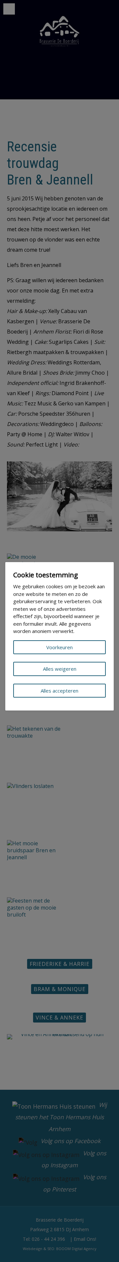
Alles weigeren (59, 668)
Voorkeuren (59, 647)
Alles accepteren (59, 690)
